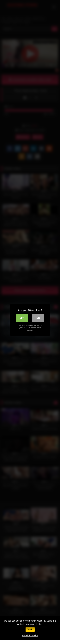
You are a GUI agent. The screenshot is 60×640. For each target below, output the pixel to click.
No (38, 318)
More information (30, 635)
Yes (22, 318)
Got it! (30, 629)
